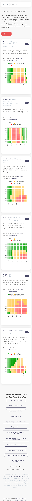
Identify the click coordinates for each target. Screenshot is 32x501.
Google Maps (13, 60)
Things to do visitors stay (16, 455)
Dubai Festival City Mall (10, 330)
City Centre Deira (8, 159)
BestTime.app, (19, 498)
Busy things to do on (16, 427)
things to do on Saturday (16, 439)
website (19, 58)
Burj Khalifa (6, 99)
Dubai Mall (6, 42)
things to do (16, 450)
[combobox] (14, 4)
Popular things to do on (16, 422)
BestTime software (17, 476)
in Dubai (16, 400)
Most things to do (16, 445)
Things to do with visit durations (15, 461)
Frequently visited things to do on (16, 432)
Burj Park (6, 275)
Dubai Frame (7, 217)
